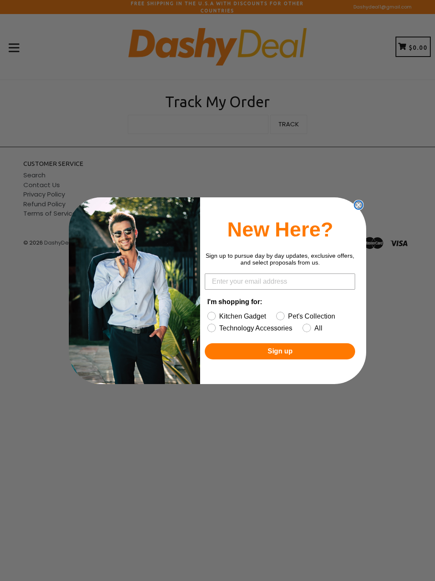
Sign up (280, 351)
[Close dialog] (358, 205)
